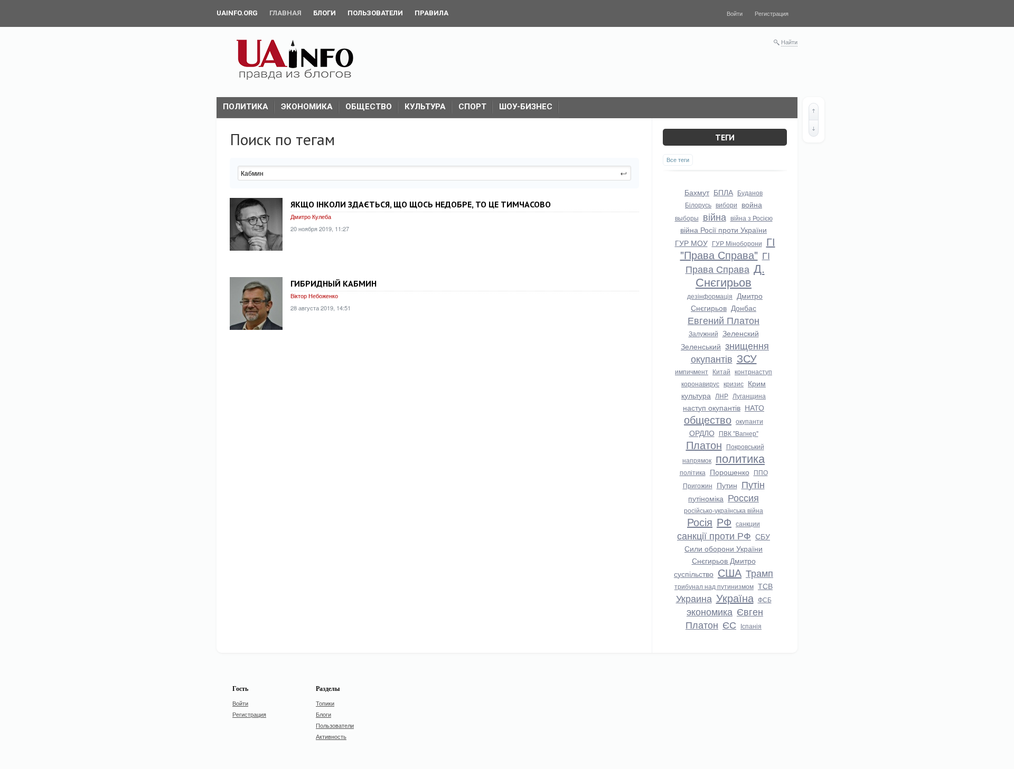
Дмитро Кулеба (310, 216)
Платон (704, 444)
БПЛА (723, 192)
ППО (761, 472)
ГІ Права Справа (728, 262)
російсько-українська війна (723, 510)
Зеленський (701, 346)
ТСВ (765, 586)
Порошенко (729, 472)
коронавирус (700, 383)
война (751, 204)
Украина (694, 598)
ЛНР (721, 395)
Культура (425, 106)
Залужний (703, 333)
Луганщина (749, 395)
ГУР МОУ (691, 243)
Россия (743, 497)
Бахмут (696, 192)
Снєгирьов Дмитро (724, 560)
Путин (727, 485)
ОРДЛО (702, 433)
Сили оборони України (723, 548)
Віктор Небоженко (314, 295)
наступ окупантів (711, 407)
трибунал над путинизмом (714, 586)
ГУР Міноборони (737, 243)
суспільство (693, 573)
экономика (710, 611)
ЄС (729, 624)
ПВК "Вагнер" (738, 433)
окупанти (749, 420)
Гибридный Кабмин (333, 283)
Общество (368, 106)
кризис (734, 383)
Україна (735, 597)
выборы (687, 217)
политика (740, 458)
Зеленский (740, 333)
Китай (721, 371)
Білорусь (698, 204)
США (729, 572)
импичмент (691, 371)
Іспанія (751, 625)
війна (714, 216)
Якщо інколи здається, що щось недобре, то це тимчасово (420, 204)
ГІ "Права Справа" (727, 248)
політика (693, 472)
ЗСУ (747, 358)
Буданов (750, 192)
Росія (699, 521)
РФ (724, 521)
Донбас (743, 307)
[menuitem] (237, 13)
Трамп (759, 573)
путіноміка (706, 498)
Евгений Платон (723, 320)
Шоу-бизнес (525, 106)
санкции (748, 523)
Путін (753, 484)
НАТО (754, 407)
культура (696, 395)
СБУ (762, 536)
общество (707, 419)
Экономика (307, 106)
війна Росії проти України (723, 229)
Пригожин (697, 485)
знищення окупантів (730, 351)
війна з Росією (751, 217)
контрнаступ (753, 371)
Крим (757, 383)
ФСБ (765, 599)
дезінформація (710, 295)
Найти (789, 41)
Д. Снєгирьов (730, 275)
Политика (245, 106)
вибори (726, 204)
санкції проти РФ (714, 535)
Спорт (472, 106)
